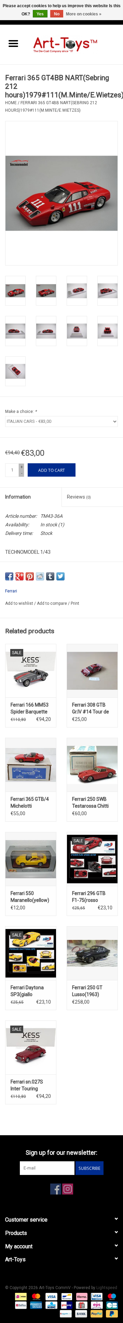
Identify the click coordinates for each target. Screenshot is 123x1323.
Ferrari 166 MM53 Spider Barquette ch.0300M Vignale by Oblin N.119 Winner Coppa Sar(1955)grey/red (31, 708)
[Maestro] (111, 1296)
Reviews (79, 497)
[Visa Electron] (96, 1296)
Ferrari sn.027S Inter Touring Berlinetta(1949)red (31, 1085)
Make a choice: (21, 411)
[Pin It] (30, 576)
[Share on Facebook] (9, 576)
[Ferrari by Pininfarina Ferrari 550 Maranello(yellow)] (30, 859)
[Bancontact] (65, 1296)
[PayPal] (96, 1313)
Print (75, 603)
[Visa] (50, 1296)
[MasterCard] (35, 1296)
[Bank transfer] (80, 1313)
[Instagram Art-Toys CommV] (67, 1189)
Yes (40, 14)
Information (18, 497)
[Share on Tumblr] (50, 576)
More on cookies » (83, 14)
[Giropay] (65, 1304)
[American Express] (35, 1304)
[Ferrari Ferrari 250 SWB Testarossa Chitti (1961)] (92, 765)
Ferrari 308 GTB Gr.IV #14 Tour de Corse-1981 (90, 708)
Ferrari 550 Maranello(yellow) (30, 897)
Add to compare (52, 603)
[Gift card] (80, 1304)
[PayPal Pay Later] (111, 1313)
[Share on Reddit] (40, 576)
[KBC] (50, 1304)
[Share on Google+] (19, 576)
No (56, 14)
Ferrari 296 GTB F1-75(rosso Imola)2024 (89, 897)
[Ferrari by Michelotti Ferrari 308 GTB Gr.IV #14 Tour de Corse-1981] (92, 671)
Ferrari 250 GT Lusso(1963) (87, 991)
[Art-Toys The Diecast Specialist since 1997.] (75, 44)
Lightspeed (106, 1287)
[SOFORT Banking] (81, 1296)
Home (11, 102)
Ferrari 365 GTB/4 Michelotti (30, 802)
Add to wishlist (19, 603)
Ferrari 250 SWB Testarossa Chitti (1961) (90, 802)
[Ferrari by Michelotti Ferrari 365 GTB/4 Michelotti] (30, 765)
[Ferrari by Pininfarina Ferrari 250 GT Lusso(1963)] (92, 953)
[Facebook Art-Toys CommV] (55, 1189)
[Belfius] (20, 1304)
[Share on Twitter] (60, 576)
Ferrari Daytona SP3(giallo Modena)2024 (27, 991)
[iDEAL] (20, 1296)
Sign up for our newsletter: (61, 1152)
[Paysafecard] (64, 1313)
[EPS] (96, 1304)
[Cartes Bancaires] (111, 1304)
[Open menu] (13, 43)
